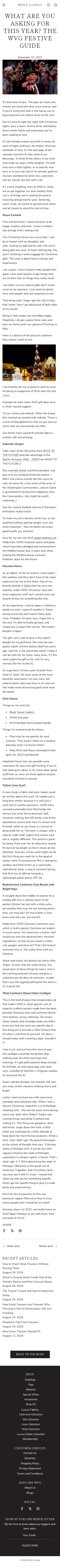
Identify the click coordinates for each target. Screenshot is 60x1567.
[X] (30, 1508)
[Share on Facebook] (4, 1231)
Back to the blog (30, 1354)
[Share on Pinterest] (20, 1231)
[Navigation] (3, 5)
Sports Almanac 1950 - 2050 (20, 459)
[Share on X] (12, 1231)
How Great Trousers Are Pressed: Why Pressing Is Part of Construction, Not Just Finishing (27, 1309)
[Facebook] (22, 1508)
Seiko (27, 586)
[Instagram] (38, 1508)
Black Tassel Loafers (22, 712)
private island (18, 470)
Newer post (46, 1246)
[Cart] (56, 5)
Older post (13, 1246)
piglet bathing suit (45, 538)
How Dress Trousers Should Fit (21, 1331)
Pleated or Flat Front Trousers (20, 1322)
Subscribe (30, 1545)
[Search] (48, 5)
